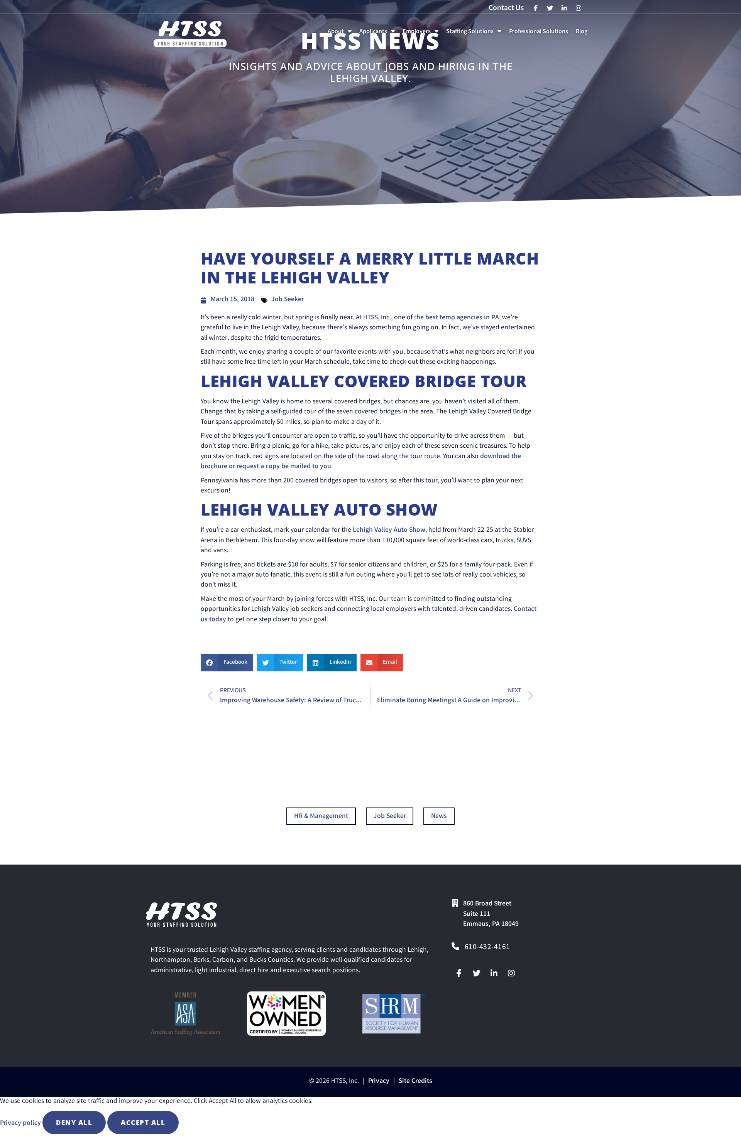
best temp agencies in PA (462, 318)
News (439, 816)
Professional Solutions (540, 33)
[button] (227, 662)
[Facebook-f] (459, 973)
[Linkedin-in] (494, 973)
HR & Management (321, 816)
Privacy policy (21, 1123)
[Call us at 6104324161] (455, 946)
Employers (422, 33)
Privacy (378, 1081)
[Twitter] (476, 973)
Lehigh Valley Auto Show (389, 530)
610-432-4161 (487, 947)
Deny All (74, 1122)
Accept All (143, 1122)
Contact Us (506, 8)
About (341, 33)
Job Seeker (287, 300)
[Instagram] (511, 973)
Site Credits (415, 1081)
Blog (583, 33)
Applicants (378, 33)
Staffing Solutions (475, 33)
